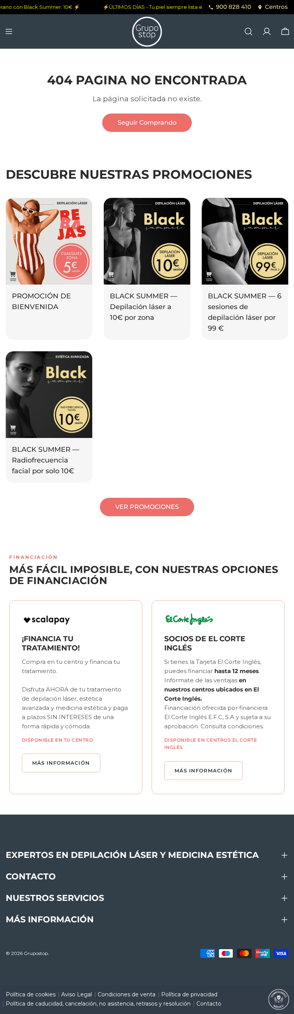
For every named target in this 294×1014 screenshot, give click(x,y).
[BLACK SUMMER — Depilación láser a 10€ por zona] (147, 241)
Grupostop (36, 953)
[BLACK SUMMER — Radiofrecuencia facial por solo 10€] (49, 394)
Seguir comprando (147, 122)
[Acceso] (266, 31)
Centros (276, 6)
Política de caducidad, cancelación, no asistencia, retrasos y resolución (98, 1003)
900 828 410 (233, 6)
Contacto (208, 1003)
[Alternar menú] (8, 31)
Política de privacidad (189, 994)
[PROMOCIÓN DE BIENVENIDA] (49, 241)
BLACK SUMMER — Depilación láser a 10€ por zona (143, 306)
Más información (61, 763)
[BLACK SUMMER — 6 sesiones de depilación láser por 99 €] (245, 241)
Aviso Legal (76, 994)
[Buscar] (248, 31)
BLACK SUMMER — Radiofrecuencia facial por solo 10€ (45, 460)
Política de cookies (31, 994)
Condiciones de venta (126, 994)
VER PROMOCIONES (147, 506)
